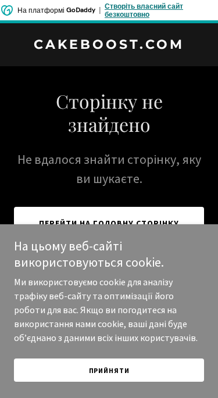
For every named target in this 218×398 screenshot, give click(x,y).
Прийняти (109, 370)
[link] (109, 45)
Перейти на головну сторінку (109, 223)
